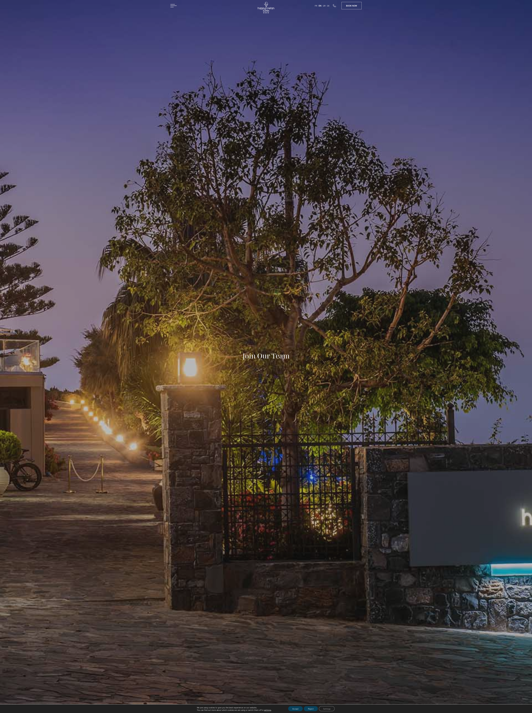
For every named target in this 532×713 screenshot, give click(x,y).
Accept (295, 708)
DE (328, 5)
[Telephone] (337, 5)
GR (324, 5)
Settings (326, 708)
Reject (311, 708)
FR (316, 5)
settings (267, 710)
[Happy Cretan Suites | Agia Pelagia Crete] (266, 9)
